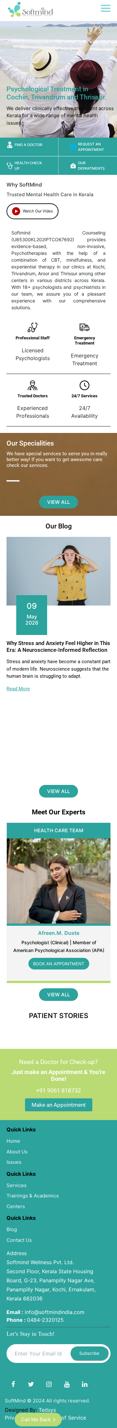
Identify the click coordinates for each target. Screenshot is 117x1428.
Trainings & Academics (32, 1196)
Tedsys (47, 1410)
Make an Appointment (59, 1105)
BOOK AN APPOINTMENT (58, 963)
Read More (18, 689)
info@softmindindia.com (54, 1312)
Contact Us (19, 1240)
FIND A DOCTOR (28, 144)
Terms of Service (65, 1417)
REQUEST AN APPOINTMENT (91, 147)
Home (13, 1141)
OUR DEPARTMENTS (91, 166)
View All (58, 502)
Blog (11, 1229)
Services (16, 1185)
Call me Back (36, 1419)
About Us (17, 1152)
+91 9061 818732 (58, 1090)
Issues (13, 1162)
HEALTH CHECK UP (28, 166)
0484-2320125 (45, 1320)
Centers (15, 1206)
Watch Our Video (37, 211)
